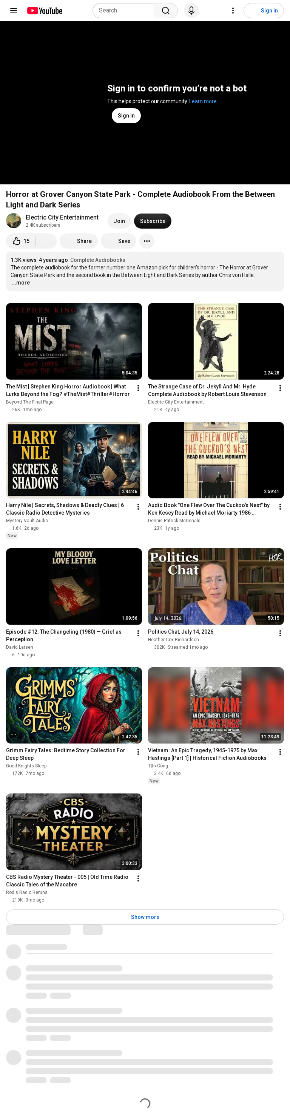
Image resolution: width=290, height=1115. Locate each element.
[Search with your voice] (191, 10)
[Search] (166, 10)
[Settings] (233, 10)
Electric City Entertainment (62, 217)
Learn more (203, 101)
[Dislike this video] (46, 241)
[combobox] (125, 10)
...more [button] (21, 283)
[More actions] (146, 241)
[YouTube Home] (44, 10)
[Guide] (13, 10)
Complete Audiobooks (97, 260)
